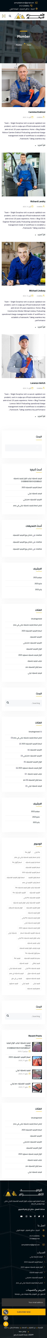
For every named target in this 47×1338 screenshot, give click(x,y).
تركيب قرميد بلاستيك (34, 661)
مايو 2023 (38, 583)
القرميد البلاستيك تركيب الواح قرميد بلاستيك (26, 902)
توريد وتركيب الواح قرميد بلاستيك (30, 948)
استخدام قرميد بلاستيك (33, 862)
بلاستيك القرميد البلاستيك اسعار (30, 933)
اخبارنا (6, 1327)
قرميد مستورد (13, 983)
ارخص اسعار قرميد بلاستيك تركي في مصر (27, 505)
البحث (39, 436)
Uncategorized (36, 618)
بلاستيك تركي (12, 933)
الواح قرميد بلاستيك (34, 912)
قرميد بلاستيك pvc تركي (32, 968)
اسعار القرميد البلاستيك (33, 867)
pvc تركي (37, 852)
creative (39, 535)
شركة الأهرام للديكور (21, 1334)
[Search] (7, 701)
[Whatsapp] (5, 1318)
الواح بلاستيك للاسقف (15, 907)
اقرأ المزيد (41, 145)
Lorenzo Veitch (37, 383)
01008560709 (35, 1238)
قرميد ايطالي (36, 963)
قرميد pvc (17, 958)
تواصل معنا (22, 1331)
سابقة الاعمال (14, 1327)
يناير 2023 (38, 589)
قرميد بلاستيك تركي (35, 493)
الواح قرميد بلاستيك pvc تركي (31, 917)
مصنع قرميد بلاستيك (33, 988)
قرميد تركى (36, 983)
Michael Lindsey (37, 290)
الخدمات (24, 1327)
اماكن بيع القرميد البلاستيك (22, 535)
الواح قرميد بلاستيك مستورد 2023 (30, 655)
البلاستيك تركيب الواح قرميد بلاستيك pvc (27, 887)
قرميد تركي (25, 983)
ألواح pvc (28, 852)
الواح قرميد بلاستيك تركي (32, 922)
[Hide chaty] (5, 1324)
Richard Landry (37, 201)
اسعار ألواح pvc (17, 862)
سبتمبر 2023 (37, 577)
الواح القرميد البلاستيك (34, 649)
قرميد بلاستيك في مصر (16, 973)
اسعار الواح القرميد (34, 877)
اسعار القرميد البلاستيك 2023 (31, 487)
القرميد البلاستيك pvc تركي (32, 499)
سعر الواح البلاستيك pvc (34, 667)
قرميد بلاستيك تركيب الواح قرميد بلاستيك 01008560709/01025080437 (27, 480)
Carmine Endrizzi (37, 112)
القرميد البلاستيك (36, 637)
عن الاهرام (32, 1327)
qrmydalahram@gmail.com (24, 2)
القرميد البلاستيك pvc (19, 892)
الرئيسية (40, 1327)
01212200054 (24, 5)
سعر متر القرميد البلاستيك (32, 958)
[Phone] (5, 1312)
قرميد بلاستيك (23, 963)
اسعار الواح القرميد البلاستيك (16, 877)
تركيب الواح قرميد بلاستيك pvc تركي (29, 938)
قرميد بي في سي (16, 978)
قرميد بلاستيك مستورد (33, 978)
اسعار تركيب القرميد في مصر (31, 882)
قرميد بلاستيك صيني (33, 973)
